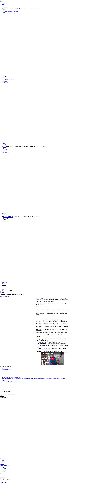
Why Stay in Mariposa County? (7, 78)
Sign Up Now (2, 482)
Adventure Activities (6, 148)
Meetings (3, 289)
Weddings (3, 4)
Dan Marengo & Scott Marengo (5, 296)
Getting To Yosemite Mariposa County (8, 217)
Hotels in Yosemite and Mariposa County (8, 79)
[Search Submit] (10, 290)
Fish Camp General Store (42, 345)
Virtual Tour (4, 12)
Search (9, 479)
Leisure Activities (5, 149)
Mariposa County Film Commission (6, 469)
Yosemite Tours (5, 151)
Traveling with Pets (5, 219)
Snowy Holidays (47, 351)
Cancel (1, 478)
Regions (4, 9)
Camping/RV (5, 81)
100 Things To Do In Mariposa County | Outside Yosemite (10, 11)
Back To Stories (2, 292)
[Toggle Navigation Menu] (0, 0)
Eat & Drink (4, 147)
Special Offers (3, 3)
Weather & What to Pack (6, 220)
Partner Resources (4, 468)
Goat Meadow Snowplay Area (40, 298)
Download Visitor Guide (7, 482)
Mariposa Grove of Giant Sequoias (50, 323)
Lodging (3, 76)
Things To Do (3, 471)
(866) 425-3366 (2, 458)
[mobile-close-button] (2, 1)
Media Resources (4, 467)
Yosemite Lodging (4, 470)
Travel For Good (5, 218)
